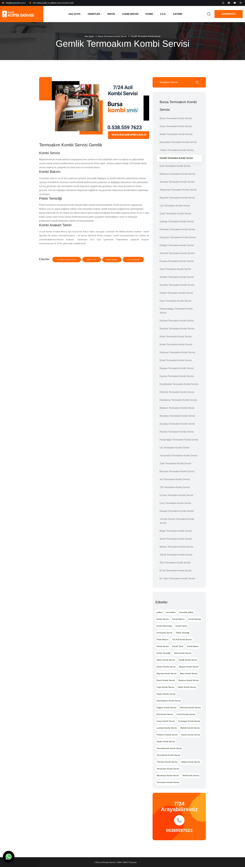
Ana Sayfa (74, 14)
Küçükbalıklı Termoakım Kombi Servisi (179, 384)
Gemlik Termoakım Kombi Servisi (176, 158)
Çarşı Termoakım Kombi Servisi (175, 213)
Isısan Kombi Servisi (166, 721)
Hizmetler (94, 14)
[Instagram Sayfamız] (240, 3)
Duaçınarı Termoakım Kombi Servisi (178, 237)
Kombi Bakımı (178, 619)
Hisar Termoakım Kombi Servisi (175, 301)
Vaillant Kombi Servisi (190, 762)
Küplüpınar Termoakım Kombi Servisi (178, 400)
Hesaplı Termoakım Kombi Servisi (177, 511)
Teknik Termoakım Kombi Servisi (176, 554)
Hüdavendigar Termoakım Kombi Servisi (176, 311)
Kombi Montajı (194, 619)
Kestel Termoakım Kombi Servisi (176, 344)
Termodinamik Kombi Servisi (169, 748)
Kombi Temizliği (133, 259)
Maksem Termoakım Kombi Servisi (177, 408)
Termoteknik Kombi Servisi (168, 755)
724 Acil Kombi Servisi (182, 639)
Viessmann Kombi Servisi (168, 769)
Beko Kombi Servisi (188, 673)
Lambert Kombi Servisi (167, 728)
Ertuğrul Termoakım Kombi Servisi (177, 245)
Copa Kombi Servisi (165, 687)
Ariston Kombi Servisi (166, 667)
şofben (160, 612)
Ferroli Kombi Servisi (186, 714)
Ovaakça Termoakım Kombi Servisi (177, 424)
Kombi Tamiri (181, 626)
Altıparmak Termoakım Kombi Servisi (178, 190)
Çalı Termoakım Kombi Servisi (175, 205)
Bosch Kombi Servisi (166, 680)
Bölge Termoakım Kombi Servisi (176, 531)
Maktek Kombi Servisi (190, 728)
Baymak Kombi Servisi (167, 673)
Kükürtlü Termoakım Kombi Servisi (177, 392)
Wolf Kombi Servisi (190, 775)
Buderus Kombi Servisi (188, 680)
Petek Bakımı (162, 639)
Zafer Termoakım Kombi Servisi (175, 463)
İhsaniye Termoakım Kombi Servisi (177, 328)
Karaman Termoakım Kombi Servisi (177, 352)
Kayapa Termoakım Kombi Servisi (177, 368)
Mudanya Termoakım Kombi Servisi (177, 174)
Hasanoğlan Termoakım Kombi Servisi (179, 439)
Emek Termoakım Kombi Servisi (176, 360)
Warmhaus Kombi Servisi (168, 775)
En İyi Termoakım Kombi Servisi (176, 570)
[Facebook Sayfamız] (229, 3)
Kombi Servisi (130, 14)
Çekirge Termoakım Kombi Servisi (177, 221)
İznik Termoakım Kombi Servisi (175, 166)
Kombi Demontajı (164, 626)
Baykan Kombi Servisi (188, 667)
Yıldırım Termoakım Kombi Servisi (177, 150)
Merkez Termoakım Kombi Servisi (176, 547)
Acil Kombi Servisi (164, 633)
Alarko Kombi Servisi (166, 660)
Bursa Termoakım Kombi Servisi (112, 36)
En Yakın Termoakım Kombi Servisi (177, 578)
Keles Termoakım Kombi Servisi (176, 336)
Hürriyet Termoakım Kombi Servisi (177, 320)
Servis (111, 14)
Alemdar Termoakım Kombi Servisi (177, 182)
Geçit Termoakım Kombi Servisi (175, 269)
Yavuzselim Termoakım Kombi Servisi (179, 455)
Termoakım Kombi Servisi (67, 259)
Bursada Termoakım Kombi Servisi (177, 471)
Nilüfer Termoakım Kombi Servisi (176, 134)
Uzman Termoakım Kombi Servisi (176, 495)
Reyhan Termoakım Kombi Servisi (177, 432)
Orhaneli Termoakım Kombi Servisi (177, 253)
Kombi (149, 14)
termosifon (171, 612)
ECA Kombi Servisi (165, 714)
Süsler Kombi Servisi (166, 741)
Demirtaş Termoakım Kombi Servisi (177, 229)
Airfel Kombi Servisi (182, 653)
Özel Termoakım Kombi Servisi (175, 562)
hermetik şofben (186, 612)
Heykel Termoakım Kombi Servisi (176, 293)
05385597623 (229, 14)
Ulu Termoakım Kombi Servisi (174, 447)
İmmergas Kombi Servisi (189, 721)
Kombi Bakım (112, 259)
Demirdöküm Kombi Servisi (169, 701)
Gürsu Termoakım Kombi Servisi (176, 126)
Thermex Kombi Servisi (167, 762)
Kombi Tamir (92, 259)
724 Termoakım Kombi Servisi (175, 487)
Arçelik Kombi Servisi (188, 660)
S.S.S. (163, 14)
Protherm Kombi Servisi (167, 735)
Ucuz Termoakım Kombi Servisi (175, 503)
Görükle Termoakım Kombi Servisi (177, 277)
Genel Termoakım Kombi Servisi (176, 539)
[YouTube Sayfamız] (235, 3)
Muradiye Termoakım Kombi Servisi (177, 416)
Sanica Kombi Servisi (190, 735)
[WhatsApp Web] (223, 3)
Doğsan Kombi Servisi (166, 707)
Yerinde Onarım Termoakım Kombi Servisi (177, 521)
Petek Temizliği (182, 633)
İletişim (177, 14)
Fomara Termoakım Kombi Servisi (177, 261)
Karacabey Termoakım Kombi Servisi (178, 142)
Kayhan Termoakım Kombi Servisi (177, 376)
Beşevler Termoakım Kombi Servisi (177, 197)
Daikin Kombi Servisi (187, 687)
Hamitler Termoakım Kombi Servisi (177, 285)
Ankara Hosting (144, 862)
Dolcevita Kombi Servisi (190, 707)
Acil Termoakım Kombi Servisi (175, 479)
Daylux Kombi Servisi (166, 694)
